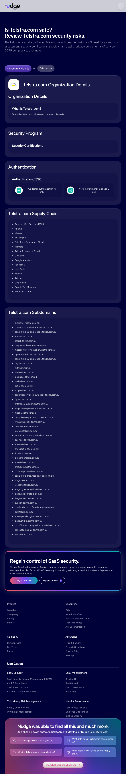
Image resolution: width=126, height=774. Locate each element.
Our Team (12, 647)
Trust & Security (73, 643)
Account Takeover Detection (21, 691)
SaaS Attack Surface (17, 687)
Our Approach (14, 643)
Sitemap (69, 655)
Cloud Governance (74, 687)
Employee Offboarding (76, 711)
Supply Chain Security (18, 707)
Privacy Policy (72, 651)
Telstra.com (45, 68)
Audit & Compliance (17, 683)
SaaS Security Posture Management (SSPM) (29, 679)
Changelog (12, 614)
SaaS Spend (71, 683)
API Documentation (75, 626)
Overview (12, 610)
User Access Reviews (76, 707)
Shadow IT (70, 679)
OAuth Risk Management (19, 711)
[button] (120, 6)
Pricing (10, 618)
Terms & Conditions (75, 647)
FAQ (67, 610)
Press (10, 651)
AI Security (71, 691)
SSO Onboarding (74, 716)
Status (10, 622)
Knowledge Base (73, 622)
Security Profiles (73, 614)
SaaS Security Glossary (77, 618)
